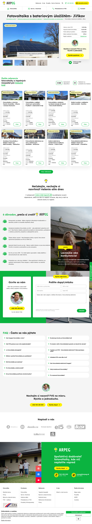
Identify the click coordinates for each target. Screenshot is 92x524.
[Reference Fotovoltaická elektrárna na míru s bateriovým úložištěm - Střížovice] (34, 148)
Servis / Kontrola (55, 3)
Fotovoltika (6, 488)
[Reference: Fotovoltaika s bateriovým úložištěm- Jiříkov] (31, 40)
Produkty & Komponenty (27, 502)
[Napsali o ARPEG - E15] (59, 427)
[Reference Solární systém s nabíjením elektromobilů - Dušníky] (80, 109)
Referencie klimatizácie (45, 500)
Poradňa (48, 3)
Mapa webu (77, 492)
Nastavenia (78, 519)
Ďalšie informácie (6, 520)
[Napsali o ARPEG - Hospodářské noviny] (22, 427)
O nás (43, 3)
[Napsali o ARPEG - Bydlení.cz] (39, 434)
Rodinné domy (7, 492)
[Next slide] (56, 40)
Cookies (76, 500)
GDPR (75, 497)
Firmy (4, 494)
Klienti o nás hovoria (61, 492)
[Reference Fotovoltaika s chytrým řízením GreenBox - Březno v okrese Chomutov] (12, 109)
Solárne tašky (24, 497)
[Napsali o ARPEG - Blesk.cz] (80, 427)
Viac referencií (46, 172)
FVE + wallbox (7, 500)
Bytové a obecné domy (9, 497)
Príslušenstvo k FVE (26, 500)
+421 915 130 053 (17, 308)
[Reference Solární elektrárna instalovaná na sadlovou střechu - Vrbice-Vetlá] (57, 148)
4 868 (59, 83)
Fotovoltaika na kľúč (11, 19)
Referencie (38, 3)
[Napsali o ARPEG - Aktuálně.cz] (12, 427)
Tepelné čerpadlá (43, 492)
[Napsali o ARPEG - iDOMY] (52, 434)
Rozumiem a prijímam (78, 512)
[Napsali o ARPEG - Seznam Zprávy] (46, 427)
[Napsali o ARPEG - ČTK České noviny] (69, 427)
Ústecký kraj (83, 36)
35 (75, 83)
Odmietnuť (78, 515)
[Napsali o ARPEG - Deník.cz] (32, 427)
